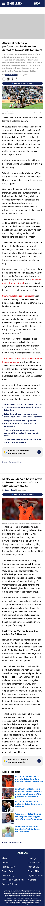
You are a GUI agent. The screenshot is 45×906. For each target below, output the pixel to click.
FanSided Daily (8, 867)
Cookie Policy (8, 875)
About (4, 858)
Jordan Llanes (11, 75)
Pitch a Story (33, 867)
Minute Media (13, 890)
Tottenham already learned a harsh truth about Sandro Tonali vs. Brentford (23, 415)
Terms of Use (34, 871)
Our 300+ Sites (34, 862)
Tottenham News (15, 462)
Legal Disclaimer (35, 875)
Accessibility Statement (13, 880)
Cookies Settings (9, 884)
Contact (5, 862)
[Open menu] (3, 3)
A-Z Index (32, 880)
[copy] (16, 79)
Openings (32, 858)
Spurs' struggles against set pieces (18, 296)
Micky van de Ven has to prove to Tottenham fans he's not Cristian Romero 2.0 (20, 423)
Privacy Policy (8, 871)
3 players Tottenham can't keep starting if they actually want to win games (21, 433)
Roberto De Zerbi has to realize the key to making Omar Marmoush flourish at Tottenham (23, 407)
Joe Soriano (10, 490)
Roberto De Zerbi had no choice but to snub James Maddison (22, 441)
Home (4, 462)
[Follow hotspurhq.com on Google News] (39, 452)
